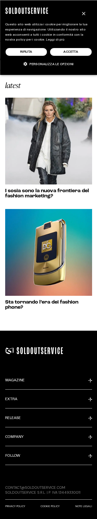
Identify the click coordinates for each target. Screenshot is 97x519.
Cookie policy (50, 506)
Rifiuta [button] (26, 51)
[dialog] (48, 37)
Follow (12, 456)
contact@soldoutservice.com (35, 487)
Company (14, 437)
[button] (49, 64)
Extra (11, 399)
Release (13, 418)
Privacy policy (15, 506)
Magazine (15, 380)
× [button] (83, 14)
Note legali (83, 506)
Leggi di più (55, 39)
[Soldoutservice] (9, 350)
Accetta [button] (70, 51)
